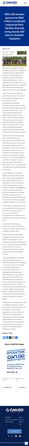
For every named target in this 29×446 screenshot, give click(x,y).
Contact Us (14, 431)
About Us (21, 417)
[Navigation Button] (25, 3)
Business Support (9, 422)
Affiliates (21, 422)
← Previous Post (7, 387)
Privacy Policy (17, 442)
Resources (21, 419)
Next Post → (23, 387)
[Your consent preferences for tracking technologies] (26, 443)
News (20, 424)
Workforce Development (11, 419)
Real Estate (8, 417)
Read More (11, 372)
